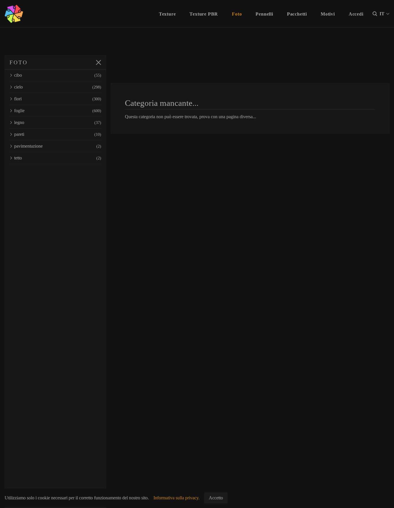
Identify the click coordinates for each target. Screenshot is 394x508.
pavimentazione (57, 146)
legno (57, 122)
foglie (57, 110)
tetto (57, 157)
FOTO (19, 62)
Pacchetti (297, 14)
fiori (57, 98)
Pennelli (264, 14)
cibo (57, 75)
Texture (167, 14)
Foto (237, 14)
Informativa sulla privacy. (176, 497)
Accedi (356, 14)
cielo (57, 86)
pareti (57, 134)
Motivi (328, 14)
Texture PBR (204, 14)
